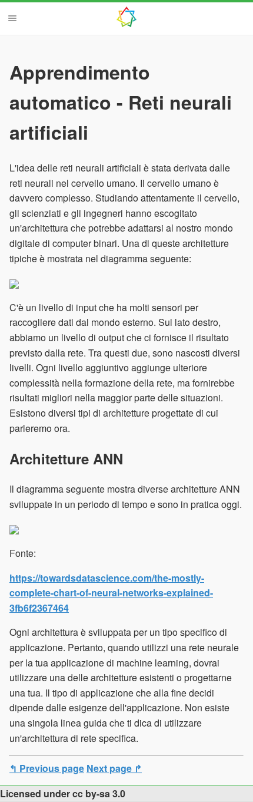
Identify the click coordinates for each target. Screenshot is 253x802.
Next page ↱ (114, 768)
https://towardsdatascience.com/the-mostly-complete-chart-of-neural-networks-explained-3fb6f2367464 (111, 593)
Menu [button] (12, 18)
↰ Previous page (46, 768)
